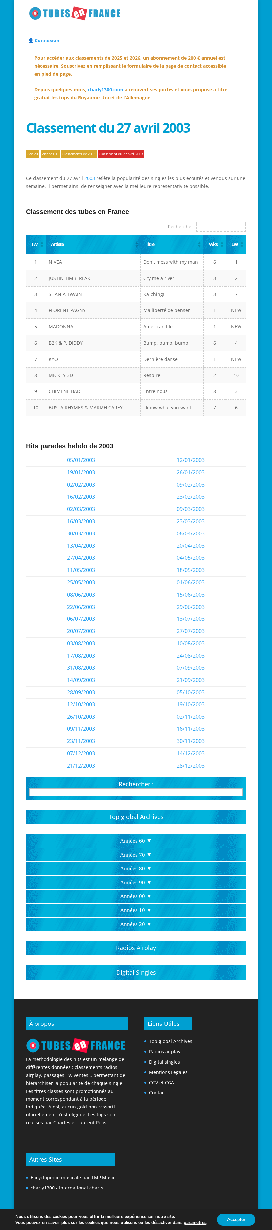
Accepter (236, 1219)
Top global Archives (136, 817)
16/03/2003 (81, 521)
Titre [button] (150, 244)
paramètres (195, 1223)
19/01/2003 (81, 472)
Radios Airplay (136, 948)
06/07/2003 (81, 618)
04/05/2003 (191, 557)
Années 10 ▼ (136, 910)
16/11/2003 (191, 728)
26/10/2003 (81, 716)
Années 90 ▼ (136, 882)
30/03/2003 (81, 533)
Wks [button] (213, 244)
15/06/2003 (191, 594)
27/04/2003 (81, 557)
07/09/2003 (191, 667)
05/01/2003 (81, 460)
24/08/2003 (191, 655)
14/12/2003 (191, 753)
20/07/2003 (81, 631)
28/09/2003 (81, 692)
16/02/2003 (81, 496)
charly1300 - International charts (67, 1188)
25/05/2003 (81, 582)
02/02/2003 (81, 484)
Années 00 (50, 153)
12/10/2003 (81, 704)
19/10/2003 (191, 704)
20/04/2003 (191, 545)
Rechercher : (136, 784)
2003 (89, 178)
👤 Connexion (43, 40)
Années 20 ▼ (136, 924)
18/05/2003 (191, 570)
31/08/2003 (81, 667)
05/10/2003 (191, 692)
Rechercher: (181, 226)
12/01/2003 (191, 460)
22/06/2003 (81, 607)
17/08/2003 (81, 655)
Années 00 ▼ (136, 896)
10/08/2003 (191, 643)
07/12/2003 (81, 753)
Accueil (32, 153)
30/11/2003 (191, 741)
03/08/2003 (81, 643)
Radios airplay (164, 1051)
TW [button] (34, 244)
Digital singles (164, 1062)
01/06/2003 (191, 582)
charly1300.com (105, 89)
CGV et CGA (161, 1082)
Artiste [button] (57, 244)
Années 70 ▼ (136, 855)
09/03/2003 (191, 509)
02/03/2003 (81, 509)
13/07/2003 (191, 618)
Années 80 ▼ (136, 868)
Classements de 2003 (78, 153)
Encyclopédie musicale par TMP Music (73, 1177)
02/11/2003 (191, 716)
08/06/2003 (81, 594)
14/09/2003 (81, 680)
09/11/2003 (81, 728)
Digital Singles (136, 972)
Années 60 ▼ (136, 841)
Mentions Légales (168, 1072)
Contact (157, 1092)
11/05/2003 (81, 570)
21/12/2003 (81, 765)
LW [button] (234, 244)
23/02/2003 (191, 496)
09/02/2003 (191, 484)
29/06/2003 (191, 607)
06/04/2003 (191, 533)
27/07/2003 (191, 631)
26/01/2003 (191, 472)
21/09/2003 (191, 680)
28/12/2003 (191, 765)
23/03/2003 (191, 521)
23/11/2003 (81, 741)
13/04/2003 (81, 545)
